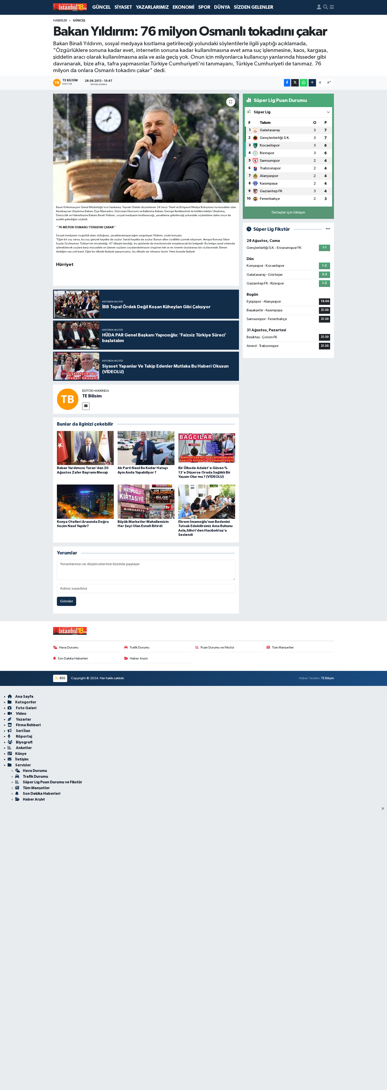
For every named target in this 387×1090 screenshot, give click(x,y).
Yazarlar (23, 719)
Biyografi (23, 742)
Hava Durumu (68, 647)
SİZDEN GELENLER (253, 7)
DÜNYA (222, 7)
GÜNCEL (101, 7)
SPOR (204, 7)
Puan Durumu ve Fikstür (217, 647)
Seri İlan (22, 731)
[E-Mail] (86, 406)
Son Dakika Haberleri (73, 658)
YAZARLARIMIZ (152, 7)
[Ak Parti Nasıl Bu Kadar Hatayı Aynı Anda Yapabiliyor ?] (146, 448)
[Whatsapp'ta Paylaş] (303, 82)
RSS (62, 678)
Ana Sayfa (24, 696)
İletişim (21, 759)
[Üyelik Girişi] (319, 7)
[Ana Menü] (332, 7)
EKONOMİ (183, 7)
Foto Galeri (25, 708)
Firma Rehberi (28, 725)
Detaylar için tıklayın (288, 212)
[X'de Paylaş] (295, 82)
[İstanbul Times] (70, 7)
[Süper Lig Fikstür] (328, 229)
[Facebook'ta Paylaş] (287, 82)
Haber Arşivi (139, 658)
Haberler (60, 20)
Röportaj (23, 736)
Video (20, 713)
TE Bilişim (327, 678)
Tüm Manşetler (283, 647)
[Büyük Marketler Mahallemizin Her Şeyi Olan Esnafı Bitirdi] (146, 502)
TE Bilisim (92, 396)
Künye (20, 754)
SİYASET (123, 7)
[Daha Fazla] (312, 82)
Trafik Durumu (139, 647)
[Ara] (325, 7)
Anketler (23, 748)
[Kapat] (384, 809)
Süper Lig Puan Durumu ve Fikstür (52, 782)
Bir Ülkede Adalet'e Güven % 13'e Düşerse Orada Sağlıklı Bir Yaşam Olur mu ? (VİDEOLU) (204, 472)
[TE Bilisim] (67, 399)
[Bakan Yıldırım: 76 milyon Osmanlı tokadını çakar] (146, 148)
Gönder (66, 601)
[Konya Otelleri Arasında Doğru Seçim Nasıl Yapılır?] (85, 502)
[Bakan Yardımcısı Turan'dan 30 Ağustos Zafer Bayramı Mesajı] (85, 448)
